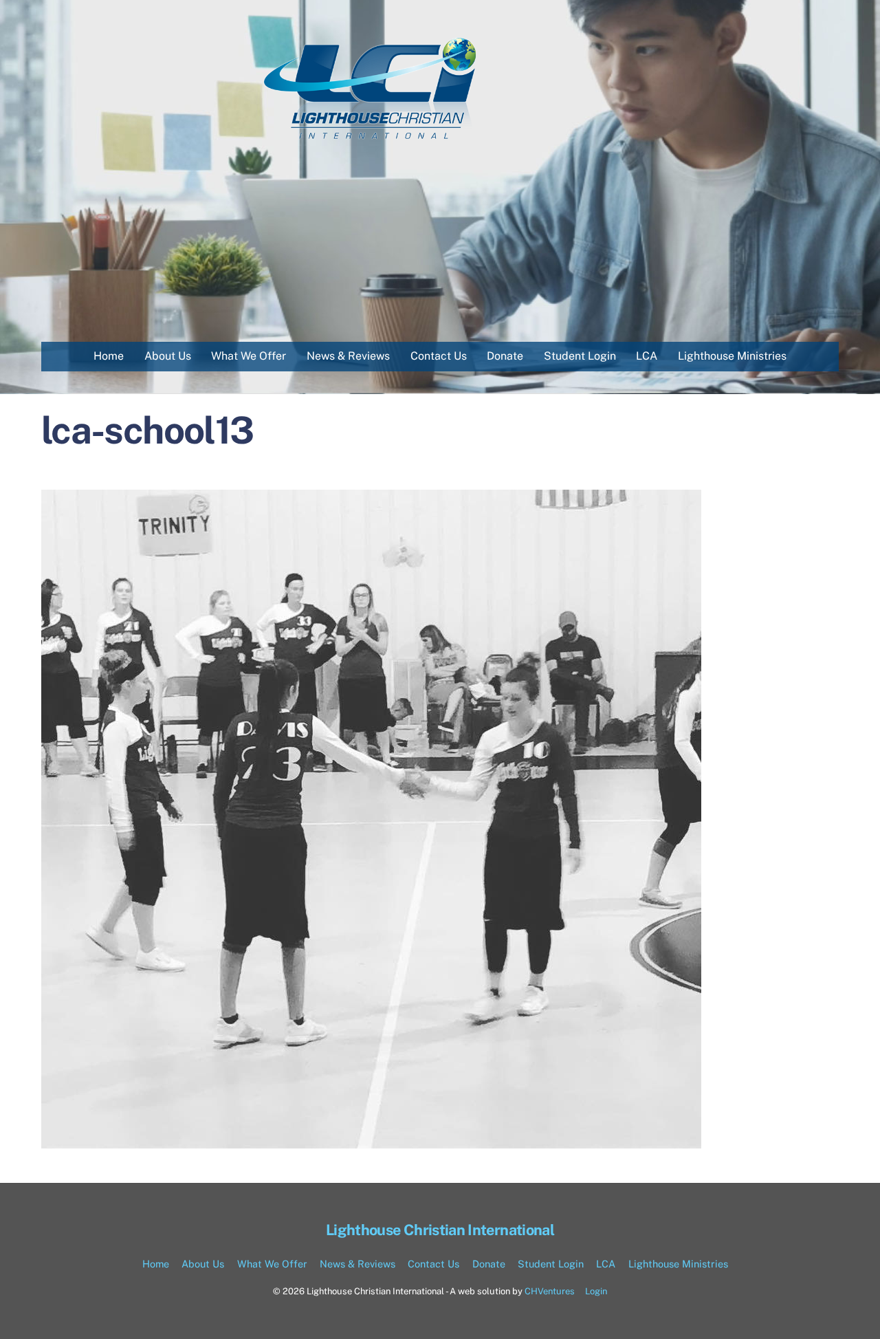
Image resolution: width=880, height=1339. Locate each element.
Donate (505, 355)
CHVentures (550, 1291)
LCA (646, 355)
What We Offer (248, 355)
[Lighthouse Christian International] (371, 138)
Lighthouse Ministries (732, 355)
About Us (167, 355)
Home (109, 355)
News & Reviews (348, 355)
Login (596, 1291)
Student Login (580, 355)
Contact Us (438, 355)
